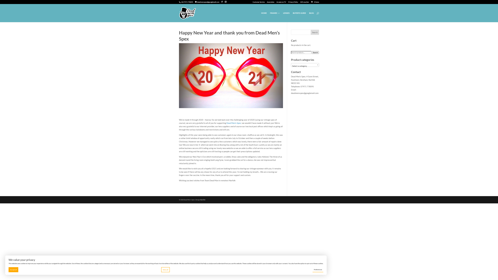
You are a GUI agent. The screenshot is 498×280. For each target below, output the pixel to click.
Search (315, 52)
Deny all (165, 270)
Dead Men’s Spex (233, 123)
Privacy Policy (293, 2)
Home (264, 13)
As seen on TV (281, 2)
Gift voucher (304, 2)
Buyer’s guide (299, 13)
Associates (270, 2)
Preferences (318, 270)
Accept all (13, 270)
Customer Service (259, 2)
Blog (311, 13)
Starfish (202, 200)
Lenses (286, 13)
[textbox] (305, 66)
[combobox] (305, 65)
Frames (273, 13)
